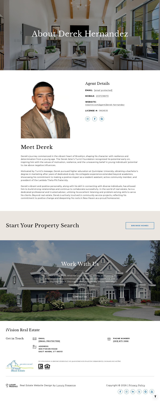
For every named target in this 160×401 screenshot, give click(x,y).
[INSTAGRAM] (87, 118)
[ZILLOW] (151, 391)
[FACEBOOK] (94, 118)
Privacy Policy (137, 385)
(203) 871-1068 (120, 341)
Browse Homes (140, 226)
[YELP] (139, 391)
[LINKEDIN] (132, 391)
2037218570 (102, 96)
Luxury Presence (66, 385)
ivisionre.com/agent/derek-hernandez (105, 105)
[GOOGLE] (101, 118)
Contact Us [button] (80, 297)
